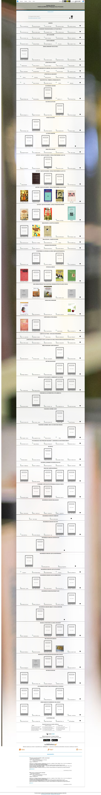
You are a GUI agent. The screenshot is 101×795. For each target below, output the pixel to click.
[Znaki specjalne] (72, 18)
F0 (75, 1)
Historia (25, 1)
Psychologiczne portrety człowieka (35, 727)
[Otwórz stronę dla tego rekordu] (24, 25)
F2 (79, 1)
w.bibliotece (45, 746)
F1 (77, 1)
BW (65, 1)
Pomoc (30, 1)
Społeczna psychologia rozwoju (61, 728)
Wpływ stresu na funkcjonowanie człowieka (37, 772)
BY (69, 1)
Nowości (21, 1)
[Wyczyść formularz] (70, 18)
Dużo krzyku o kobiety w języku (61, 726)
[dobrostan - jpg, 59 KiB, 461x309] (31, 768)
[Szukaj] (72, 16)
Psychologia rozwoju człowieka (35, 730)
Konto (34, 1)
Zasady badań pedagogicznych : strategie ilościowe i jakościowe (39, 729)
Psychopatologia (59, 730)
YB (67, 1)
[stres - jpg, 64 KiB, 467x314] (31, 782)
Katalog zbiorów (50, 11)
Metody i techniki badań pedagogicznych (36, 726)
